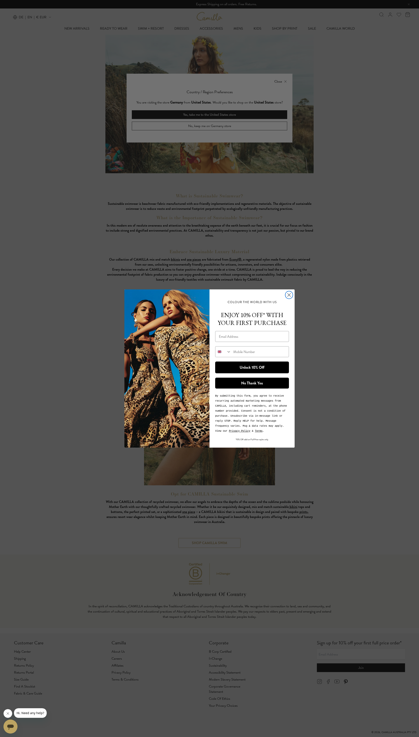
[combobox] (223, 351)
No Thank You (252, 383)
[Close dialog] (289, 295)
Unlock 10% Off (252, 367)
